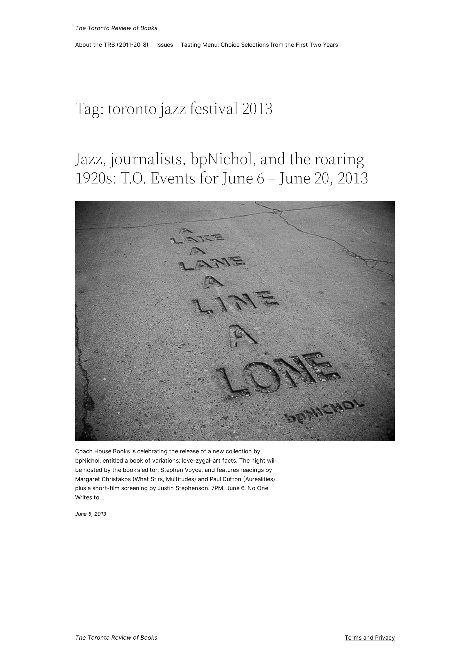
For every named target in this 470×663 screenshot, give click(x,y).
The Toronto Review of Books (116, 28)
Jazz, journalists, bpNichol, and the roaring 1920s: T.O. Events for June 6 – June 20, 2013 (221, 168)
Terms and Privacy (370, 637)
